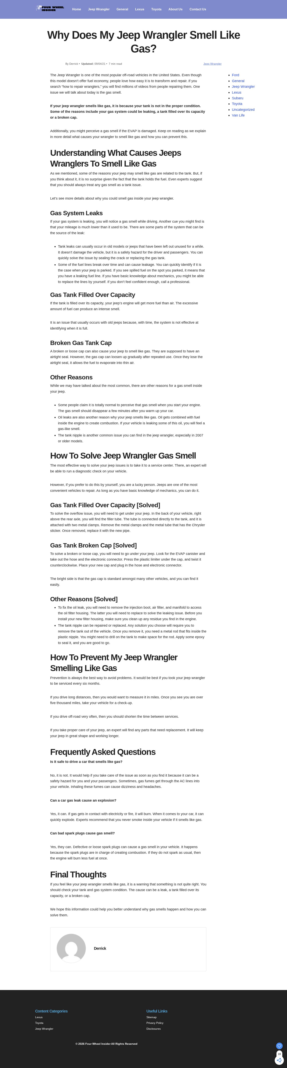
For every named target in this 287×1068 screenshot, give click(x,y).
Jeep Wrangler (99, 9)
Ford (235, 75)
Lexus (139, 9)
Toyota (156, 9)
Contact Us (198, 9)
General (122, 9)
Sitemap (151, 1017)
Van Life (238, 115)
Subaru (237, 98)
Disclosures (153, 1028)
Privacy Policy (154, 1022)
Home (76, 9)
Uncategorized (243, 110)
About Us (175, 9)
